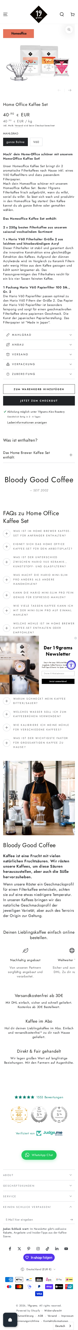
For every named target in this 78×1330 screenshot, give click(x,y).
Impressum (67, 1316)
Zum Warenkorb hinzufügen (39, 389)
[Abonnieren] (72, 1219)
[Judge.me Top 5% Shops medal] (53, 1114)
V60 (36, 142)
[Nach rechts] (69, 90)
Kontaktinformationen (55, 1321)
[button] (61, 14)
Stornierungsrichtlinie (26, 1321)
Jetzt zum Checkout (39, 401)
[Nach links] (59, 90)
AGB (40, 1316)
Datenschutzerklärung (21, 1316)
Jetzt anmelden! (58, 681)
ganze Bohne (15, 142)
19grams (32, 1305)
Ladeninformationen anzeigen (27, 422)
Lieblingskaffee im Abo (44, 1028)
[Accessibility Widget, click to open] (71, 665)
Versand (19, 125)
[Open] (10, 1320)
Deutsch (60, 1326)
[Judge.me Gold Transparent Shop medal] (13, 1114)
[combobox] (63, 1326)
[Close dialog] (75, 638)
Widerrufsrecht (53, 1310)
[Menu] (5, 14)
